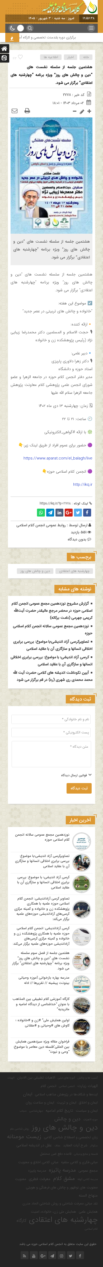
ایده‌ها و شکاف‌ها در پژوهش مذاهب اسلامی (66, 1094)
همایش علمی (88, 1211)
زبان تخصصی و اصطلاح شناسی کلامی (71, 1137)
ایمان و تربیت (66, 1102)
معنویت (20, 1179)
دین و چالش (67, 1119)
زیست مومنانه (24, 1137)
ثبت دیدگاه (79, 788)
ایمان (27, 1094)
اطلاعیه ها (51, 57)
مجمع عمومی (88, 1170)
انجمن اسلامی (67, 1086)
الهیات (11, 1078)
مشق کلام (64, 1179)
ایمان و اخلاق (88, 1102)
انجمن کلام (48, 1086)
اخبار (71, 57)
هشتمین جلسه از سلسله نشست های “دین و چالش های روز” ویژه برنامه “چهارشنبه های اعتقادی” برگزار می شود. (51, 75)
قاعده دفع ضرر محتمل (55, 1154)
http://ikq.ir (82, 485)
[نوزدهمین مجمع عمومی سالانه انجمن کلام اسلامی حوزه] (51, 841)
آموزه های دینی (66, 1078)
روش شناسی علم (19, 1129)
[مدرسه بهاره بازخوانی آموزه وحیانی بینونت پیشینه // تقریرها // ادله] (51, 984)
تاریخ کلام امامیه (59, 1110)
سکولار (94, 1145)
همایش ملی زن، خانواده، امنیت (53, 1211)
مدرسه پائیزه (62, 1170)
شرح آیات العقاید (75, 1145)
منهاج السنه (88, 1195)
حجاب (23, 1111)
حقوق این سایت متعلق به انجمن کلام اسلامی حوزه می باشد (57, 1244)
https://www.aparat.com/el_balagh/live (58, 458)
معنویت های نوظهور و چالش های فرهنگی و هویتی (62, 1187)
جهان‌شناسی (36, 1111)
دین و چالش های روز (35, 571)
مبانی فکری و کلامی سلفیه (79, 1162)
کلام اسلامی (91, 1229)
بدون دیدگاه (77, 539)
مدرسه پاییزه (37, 1170)
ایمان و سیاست (87, 1110)
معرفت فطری (39, 1179)
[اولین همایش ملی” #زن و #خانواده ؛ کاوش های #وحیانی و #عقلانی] (51, 1027)
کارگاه (21, 1220)
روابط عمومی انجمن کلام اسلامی (41, 525)
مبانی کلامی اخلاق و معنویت (38, 1162)
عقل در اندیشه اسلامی (34, 1145)
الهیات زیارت (87, 1086)
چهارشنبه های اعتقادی (74, 571)
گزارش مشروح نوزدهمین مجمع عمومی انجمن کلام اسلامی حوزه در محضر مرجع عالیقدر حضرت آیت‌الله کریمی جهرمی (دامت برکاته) (52, 611)
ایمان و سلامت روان (40, 1102)
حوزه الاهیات (90, 1119)
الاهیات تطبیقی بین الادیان (36, 1077)
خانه (86, 57)
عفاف (57, 1145)
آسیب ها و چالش (88, 1078)
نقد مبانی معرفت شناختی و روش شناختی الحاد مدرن (60, 1203)
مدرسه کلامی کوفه (87, 1179)
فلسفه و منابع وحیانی (86, 1154)
